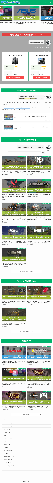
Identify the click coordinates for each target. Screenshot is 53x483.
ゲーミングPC (7, 444)
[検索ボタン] (45, 2)
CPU (5, 441)
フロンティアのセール (9, 108)
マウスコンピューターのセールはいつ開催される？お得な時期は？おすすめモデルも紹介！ (31, 117)
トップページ (18, 479)
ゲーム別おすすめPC (9, 450)
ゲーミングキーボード (9, 423)
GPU (5, 435)
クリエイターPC (7, 453)
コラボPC (6, 447)
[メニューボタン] (50, 2)
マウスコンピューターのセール (23, 108)
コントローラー (7, 429)
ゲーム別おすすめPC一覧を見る (26, 271)
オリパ (5, 469)
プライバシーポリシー (27, 479)
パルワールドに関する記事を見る (26, 331)
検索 (43, 152)
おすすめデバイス (8, 460)
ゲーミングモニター (8, 426)
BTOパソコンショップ (9, 456)
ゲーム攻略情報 (7, 463)
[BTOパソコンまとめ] (10, 2)
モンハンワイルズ (8, 438)
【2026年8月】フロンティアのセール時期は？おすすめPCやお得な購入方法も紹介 (31, 127)
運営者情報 (34, 479)
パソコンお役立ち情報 (9, 466)
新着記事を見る (26, 414)
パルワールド (7, 432)
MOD (5, 420)
